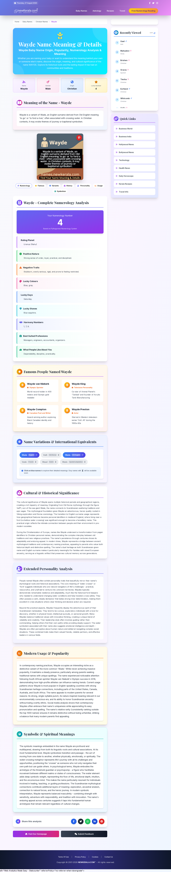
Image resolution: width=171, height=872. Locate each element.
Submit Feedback (86, 834)
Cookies (95, 857)
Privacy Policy (80, 857)
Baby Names (81, 11)
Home (17, 22)
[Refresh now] (154, 32)
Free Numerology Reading (143, 11)
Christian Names (42, 22)
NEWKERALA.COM (86, 862)
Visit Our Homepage (37, 834)
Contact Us (108, 857)
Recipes (110, 11)
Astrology (97, 11)
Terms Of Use (63, 857)
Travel (122, 11)
